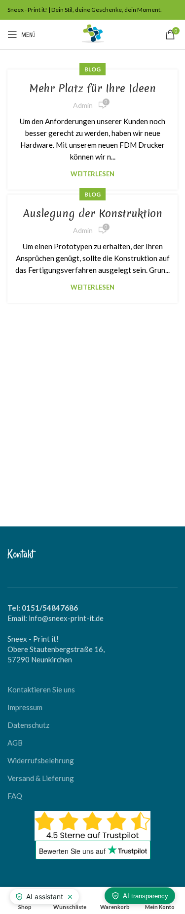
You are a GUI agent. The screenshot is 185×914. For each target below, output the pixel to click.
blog (92, 69)
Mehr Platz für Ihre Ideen (93, 88)
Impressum (24, 707)
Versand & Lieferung (40, 778)
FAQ (14, 795)
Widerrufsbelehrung (40, 760)
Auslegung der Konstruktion (92, 213)
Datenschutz (28, 724)
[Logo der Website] (92, 33)
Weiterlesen (92, 174)
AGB (15, 742)
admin (83, 105)
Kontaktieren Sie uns (41, 689)
